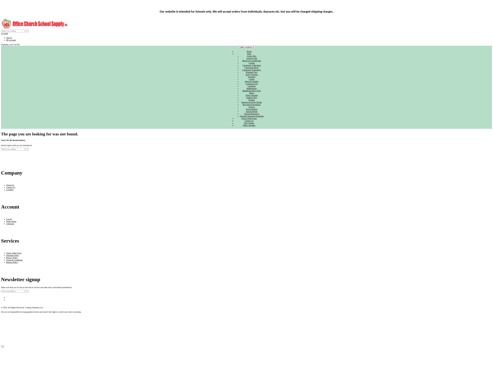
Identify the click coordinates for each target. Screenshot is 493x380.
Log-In (9, 219)
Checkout (10, 224)
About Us (10, 185)
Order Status (11, 221)
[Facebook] (249, 297)
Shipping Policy (12, 255)
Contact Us (10, 187)
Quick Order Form (13, 253)
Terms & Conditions (14, 260)
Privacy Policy (12, 258)
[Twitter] (249, 300)
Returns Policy (12, 262)
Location (9, 190)
